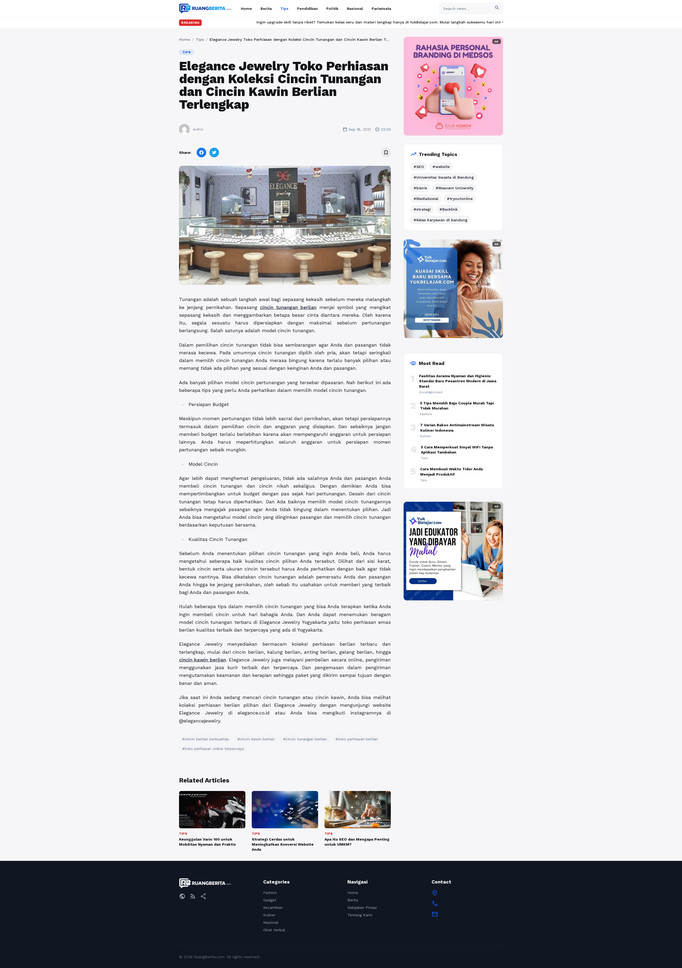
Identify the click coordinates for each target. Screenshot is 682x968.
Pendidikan (307, 8)
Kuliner (269, 915)
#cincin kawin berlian (256, 739)
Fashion (270, 892)
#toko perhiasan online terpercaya (213, 748)
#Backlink (448, 209)
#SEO (418, 166)
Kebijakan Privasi (362, 907)
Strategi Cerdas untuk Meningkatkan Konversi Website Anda (283, 844)
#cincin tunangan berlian (305, 739)
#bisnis (420, 188)
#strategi (422, 209)
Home (246, 8)
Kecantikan (273, 907)
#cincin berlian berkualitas (205, 739)
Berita (266, 8)
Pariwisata (381, 8)
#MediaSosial (425, 198)
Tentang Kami (359, 915)
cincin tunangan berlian (288, 307)
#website (441, 166)
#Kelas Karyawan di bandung (440, 220)
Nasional (355, 8)
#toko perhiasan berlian (356, 739)
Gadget (269, 900)
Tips (284, 8)
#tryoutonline (460, 198)
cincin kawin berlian (202, 659)
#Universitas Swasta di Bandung (443, 177)
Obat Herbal (274, 930)
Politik (332, 8)
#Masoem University (454, 188)
